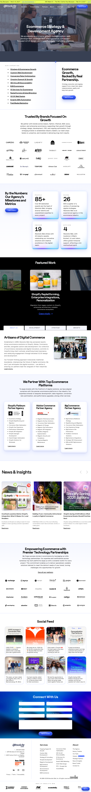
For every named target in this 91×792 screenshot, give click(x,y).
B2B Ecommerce (17, 86)
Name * (20, 701)
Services (24, 7)
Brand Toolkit (76, 763)
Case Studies (34, 7)
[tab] (14, 328)
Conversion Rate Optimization (22, 76)
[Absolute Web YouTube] (23, 770)
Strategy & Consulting (46, 757)
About (52, 7)
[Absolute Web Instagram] (18, 770)
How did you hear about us (52, 713)
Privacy (8, 774)
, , (15, 755)
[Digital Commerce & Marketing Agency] (10, 6)
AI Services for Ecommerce (21, 89)
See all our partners (45, 572)
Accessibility (20, 774)
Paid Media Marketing (19, 103)
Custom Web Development (21, 73)
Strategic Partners (78, 758)
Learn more (11, 210)
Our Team (75, 753)
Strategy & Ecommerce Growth (23, 69)
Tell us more (21, 719)
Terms (14, 774)
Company (21, 713)
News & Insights (77, 761)
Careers (75, 756)
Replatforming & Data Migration (23, 93)
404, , (15, 752)
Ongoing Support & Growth (21, 79)
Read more (5, 528)
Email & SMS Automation (20, 100)
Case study (45, 313)
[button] (25, 283)
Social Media (60, 768)
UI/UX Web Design (17, 96)
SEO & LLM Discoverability (21, 83)
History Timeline (77, 751)
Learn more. (8, 369)
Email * (48, 701)
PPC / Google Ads (61, 766)
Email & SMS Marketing (62, 761)
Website (48, 707)
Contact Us (76, 765)
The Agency (76, 749)
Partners (45, 7)
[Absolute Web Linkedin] (13, 770)
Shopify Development (46, 759)
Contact (60, 7)
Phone (20, 707)
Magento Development (46, 762)
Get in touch (82, 6)
